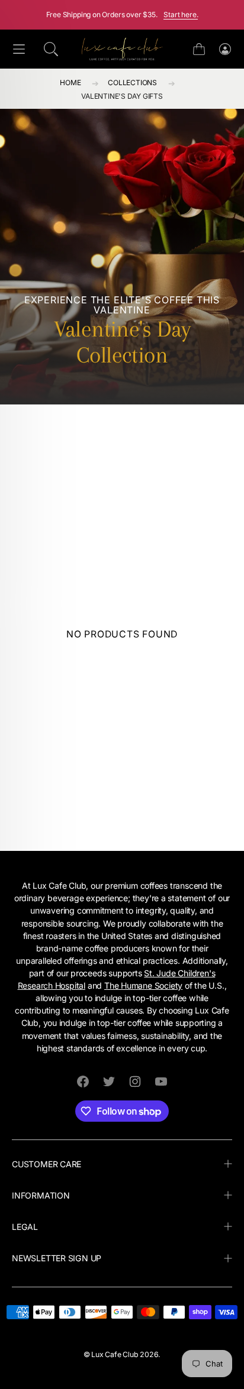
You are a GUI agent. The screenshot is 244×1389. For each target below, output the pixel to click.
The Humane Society (143, 985)
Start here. (180, 14)
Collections (132, 82)
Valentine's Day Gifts (122, 96)
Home (70, 82)
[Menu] (19, 49)
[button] (51, 49)
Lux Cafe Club (114, 1354)
